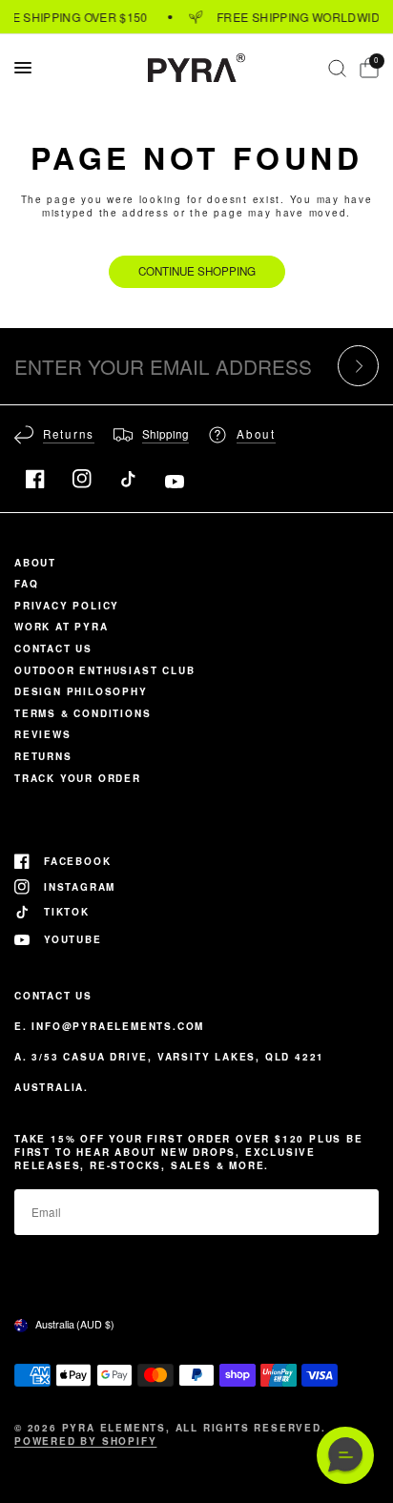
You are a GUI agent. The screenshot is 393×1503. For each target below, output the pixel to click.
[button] (345, 1455)
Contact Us (53, 648)
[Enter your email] (358, 365)
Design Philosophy (81, 691)
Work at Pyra (61, 626)
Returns (43, 756)
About (35, 562)
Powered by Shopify (85, 1441)
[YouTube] (175, 482)
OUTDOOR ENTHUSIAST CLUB (104, 670)
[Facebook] (35, 479)
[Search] (337, 67)
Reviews (43, 734)
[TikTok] (128, 479)
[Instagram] (82, 479)
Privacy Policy (66, 605)
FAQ (26, 583)
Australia (74, 1324)
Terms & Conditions (82, 713)
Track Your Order (77, 778)
